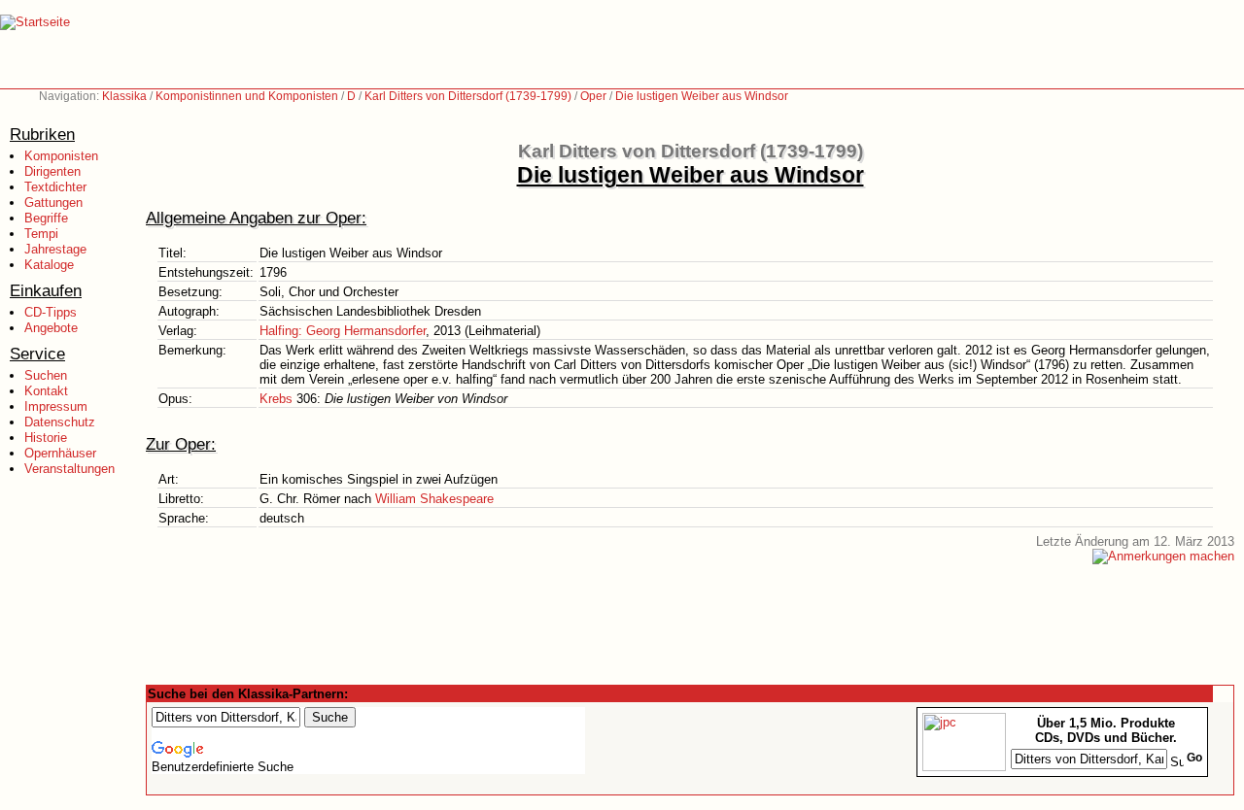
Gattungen (53, 202)
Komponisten (61, 156)
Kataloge (49, 264)
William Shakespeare (434, 498)
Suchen (45, 375)
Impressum (55, 406)
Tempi (41, 233)
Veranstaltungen (69, 468)
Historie (45, 437)
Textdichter (55, 187)
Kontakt (46, 391)
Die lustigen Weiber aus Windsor (701, 96)
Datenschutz (59, 422)
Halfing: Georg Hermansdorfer (342, 330)
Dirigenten (52, 171)
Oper (593, 96)
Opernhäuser (60, 453)
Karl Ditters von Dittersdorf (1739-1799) (467, 96)
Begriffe (46, 218)
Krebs (276, 398)
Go (1194, 757)
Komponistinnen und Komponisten (247, 96)
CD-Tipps (50, 312)
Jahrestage (55, 249)
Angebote (51, 328)
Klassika (124, 96)
